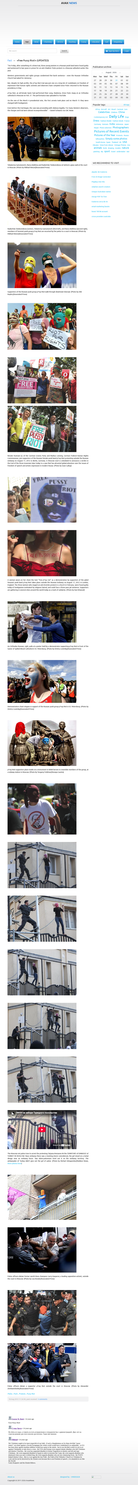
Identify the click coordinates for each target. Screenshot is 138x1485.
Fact (10, 60)
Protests (22, 1394)
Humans (105, 124)
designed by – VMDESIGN (70, 1477)
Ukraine (96, 145)
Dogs (127, 117)
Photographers (121, 127)
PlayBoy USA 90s (98, 182)
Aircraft (104, 109)
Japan (126, 124)
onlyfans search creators (101, 187)
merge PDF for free (99, 197)
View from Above (106, 145)
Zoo (128, 145)
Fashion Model (105, 121)
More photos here (14, 1163)
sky (102, 151)
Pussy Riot (31, 1394)
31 (116, 80)
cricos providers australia (101, 216)
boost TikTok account (100, 211)
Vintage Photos (120, 145)
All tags (126, 105)
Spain (108, 142)
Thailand (115, 142)
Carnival (120, 109)
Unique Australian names (101, 192)
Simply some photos (116, 138)
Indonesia (119, 124)
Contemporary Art (101, 117)
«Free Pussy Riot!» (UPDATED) (33, 60)
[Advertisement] (69, 22)
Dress (96, 120)
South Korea (100, 142)
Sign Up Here (114, 51)
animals (98, 148)
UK (120, 142)
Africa (97, 109)
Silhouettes (100, 139)
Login (127, 51)
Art (109, 109)
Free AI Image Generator (101, 177)
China (121, 112)
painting (96, 151)
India (112, 124)
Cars (125, 109)
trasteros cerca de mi (100, 202)
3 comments (42, 1399)
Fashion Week (118, 121)
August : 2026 (111, 72)
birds (105, 148)
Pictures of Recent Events (111, 131)
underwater (121, 151)
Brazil (113, 109)
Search (64, 51)
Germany (97, 124)
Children (114, 112)
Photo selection (106, 128)
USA (124, 142)
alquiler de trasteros (99, 172)
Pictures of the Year (104, 135)
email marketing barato (101, 206)
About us (11, 1477)
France (126, 121)
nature (125, 148)
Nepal (96, 128)
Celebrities (104, 112)
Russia (126, 135)
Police (10, 1394)
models (118, 148)
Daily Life (116, 116)
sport (107, 151)
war (128, 151)
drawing (111, 148)
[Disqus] (47, 1442)
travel (113, 151)
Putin (15, 1394)
